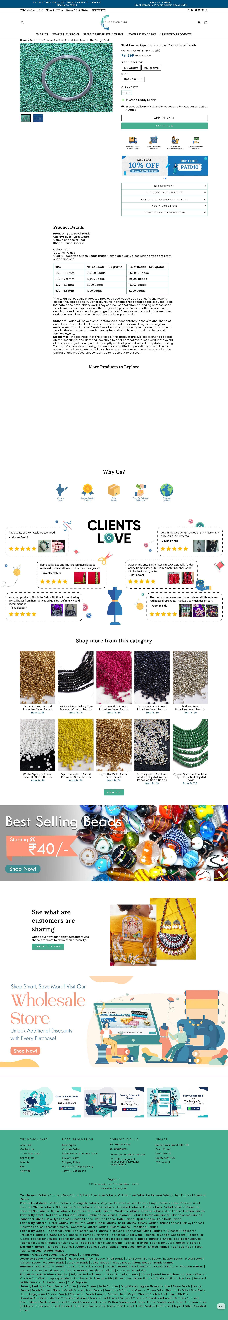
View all (114, 792)
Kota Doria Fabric (169, 1219)
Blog (22, 1166)
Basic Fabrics (109, 1247)
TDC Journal (162, 1162)
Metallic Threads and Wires (68, 1298)
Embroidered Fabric (102, 1215)
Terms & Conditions (74, 1170)
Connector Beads (82, 1294)
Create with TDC (165, 1158)
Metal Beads (194, 1258)
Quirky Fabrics (120, 1227)
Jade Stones (87, 1286)
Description (164, 186)
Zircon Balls (155, 1290)
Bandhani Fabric (31, 1219)
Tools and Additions (103, 1298)
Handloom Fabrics (59, 1247)
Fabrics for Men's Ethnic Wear (101, 1243)
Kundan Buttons (31, 1270)
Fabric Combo (181, 1247)
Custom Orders (71, 1149)
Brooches (124, 1270)
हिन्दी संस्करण (99, 10)
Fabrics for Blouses (111, 1231)
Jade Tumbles (108, 1286)
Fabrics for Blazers (44, 1239)
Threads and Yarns (159, 1298)
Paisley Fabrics (192, 1223)
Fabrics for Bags (134, 1239)
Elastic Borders (145, 1306)
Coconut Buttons (116, 1266)
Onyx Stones (130, 1286)
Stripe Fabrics (169, 1223)
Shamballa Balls (176, 1290)
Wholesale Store (31, 10)
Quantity (129, 87)
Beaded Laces (71, 1306)
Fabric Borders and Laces (165, 1302)
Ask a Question (164, 205)
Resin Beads (96, 1258)
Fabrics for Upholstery (50, 1235)
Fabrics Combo (49, 1195)
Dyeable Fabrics (86, 1247)
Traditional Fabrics (145, 1227)
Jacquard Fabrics (128, 1207)
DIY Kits (183, 1294)
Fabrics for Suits (161, 1243)
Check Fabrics (148, 1223)
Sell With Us (27, 1158)
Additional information (164, 212)
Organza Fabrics (112, 1203)
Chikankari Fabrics (157, 1215)
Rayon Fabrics (160, 1203)
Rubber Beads (173, 1258)
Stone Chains (195, 1274)
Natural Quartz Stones (68, 1290)
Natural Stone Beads (175, 1286)
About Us (25, 1145)
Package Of (132, 62)
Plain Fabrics (107, 1223)
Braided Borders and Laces (87, 1302)
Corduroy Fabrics (127, 1211)
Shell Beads (115, 1258)
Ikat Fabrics (183, 1195)
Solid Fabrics (127, 1223)
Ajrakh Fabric (145, 1219)
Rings (173, 1278)
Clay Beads (134, 1258)
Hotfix (108, 1278)
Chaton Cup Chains (34, 1278)
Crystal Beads (89, 1254)
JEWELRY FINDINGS (141, 34)
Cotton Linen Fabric (131, 1195)
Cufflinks (108, 1270)
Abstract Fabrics (57, 1227)
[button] (163, 178)
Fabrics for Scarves (187, 1239)
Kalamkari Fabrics (160, 1195)
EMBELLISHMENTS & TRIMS (103, 34)
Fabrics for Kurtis (137, 1231)
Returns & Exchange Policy (164, 199)
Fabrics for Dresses (165, 1231)
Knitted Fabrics (158, 1247)
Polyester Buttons (165, 1266)
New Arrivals (54, 10)
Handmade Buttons (70, 1266)
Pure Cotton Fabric (75, 1195)
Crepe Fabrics (104, 1207)
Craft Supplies (77, 1282)
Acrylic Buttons (140, 1266)
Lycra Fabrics (81, 1211)
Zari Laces (90, 1306)
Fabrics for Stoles (32, 1243)
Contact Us (27, 1149)
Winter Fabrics (54, 1251)
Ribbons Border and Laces (40, 1306)
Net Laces (165, 1306)
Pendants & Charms (119, 1290)
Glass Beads (68, 1254)
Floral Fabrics (58, 1223)
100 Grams (131, 68)
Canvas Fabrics (152, 1211)
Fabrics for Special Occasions (165, 1235)
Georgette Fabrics (86, 1203)
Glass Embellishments (122, 1274)
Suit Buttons (94, 1266)
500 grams (151, 68)
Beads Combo (163, 1262)
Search (24, 1162)
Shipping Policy (71, 1162)
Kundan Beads (30, 1262)
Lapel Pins (139, 1270)
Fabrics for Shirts (59, 1231)
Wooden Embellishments (48, 1282)
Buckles (94, 1270)
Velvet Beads (100, 1262)
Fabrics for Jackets (72, 1239)
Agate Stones (149, 1286)
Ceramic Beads (77, 1262)
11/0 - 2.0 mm (133, 79)
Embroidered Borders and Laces (43, 1302)
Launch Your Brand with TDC (172, 1145)
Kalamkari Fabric (129, 1215)
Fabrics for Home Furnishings (88, 1235)
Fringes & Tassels (132, 1298)
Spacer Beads (58, 1294)
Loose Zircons (143, 1278)
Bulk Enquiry (69, 1145)
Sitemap (25, 1170)
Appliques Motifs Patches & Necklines (76, 1278)
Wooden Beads (53, 1262)
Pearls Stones (41, 1290)
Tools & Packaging (163, 1294)
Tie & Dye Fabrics (57, 1219)
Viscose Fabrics (138, 1203)
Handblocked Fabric (186, 1215)
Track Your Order (77, 10)
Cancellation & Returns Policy (80, 1153)
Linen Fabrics (181, 1203)
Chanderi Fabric (74, 1215)
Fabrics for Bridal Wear (126, 1235)
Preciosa (185, 1278)
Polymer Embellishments (88, 1274)
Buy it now (165, 125)
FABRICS (42, 34)
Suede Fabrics (103, 1211)
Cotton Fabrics (60, 1203)
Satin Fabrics (83, 1207)
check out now (48, 946)
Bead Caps (128, 1294)
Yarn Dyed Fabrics (133, 1247)
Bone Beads (152, 1258)
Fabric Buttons (55, 1270)
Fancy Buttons (77, 1270)
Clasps (140, 1290)
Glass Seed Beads (45, 1254)
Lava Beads (94, 1290)
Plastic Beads (76, 1258)
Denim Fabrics (195, 1211)
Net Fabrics (41, 1211)
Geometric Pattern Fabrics (89, 1227)
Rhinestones (123, 1278)
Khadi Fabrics (152, 1207)
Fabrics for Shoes (160, 1239)
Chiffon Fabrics (43, 1207)
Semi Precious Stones (62, 1286)
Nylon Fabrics (60, 1211)
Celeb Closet (163, 1149)
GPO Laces (124, 1306)
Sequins (62, 1274)
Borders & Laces (186, 1298)
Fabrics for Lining (136, 1243)
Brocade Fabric (82, 1219)
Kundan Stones (107, 1294)
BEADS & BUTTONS (65, 34)
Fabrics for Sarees (187, 1243)
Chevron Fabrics (31, 1227)
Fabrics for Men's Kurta (63, 1243)
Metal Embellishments (168, 1274)
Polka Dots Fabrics (83, 1223)
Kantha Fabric (105, 1219)
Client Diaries (163, 1153)
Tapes (178, 1306)
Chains (146, 1274)
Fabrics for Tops (84, 1231)
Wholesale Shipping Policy (77, 1166)
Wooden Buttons (191, 1266)
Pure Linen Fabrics (103, 1195)
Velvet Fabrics (174, 1207)
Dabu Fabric (125, 1219)
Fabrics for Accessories (104, 1239)
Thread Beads (121, 1262)
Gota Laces (107, 1306)
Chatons (161, 1278)
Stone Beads (142, 1262)
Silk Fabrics (64, 1207)
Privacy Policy (70, 1158)
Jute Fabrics (173, 1211)
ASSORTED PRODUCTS (176, 34)
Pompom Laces (196, 1302)
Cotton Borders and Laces (126, 1302)
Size (125, 74)
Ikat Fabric (53, 1215)
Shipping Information (164, 192)
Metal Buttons (44, 1266)
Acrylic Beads (55, 1258)
